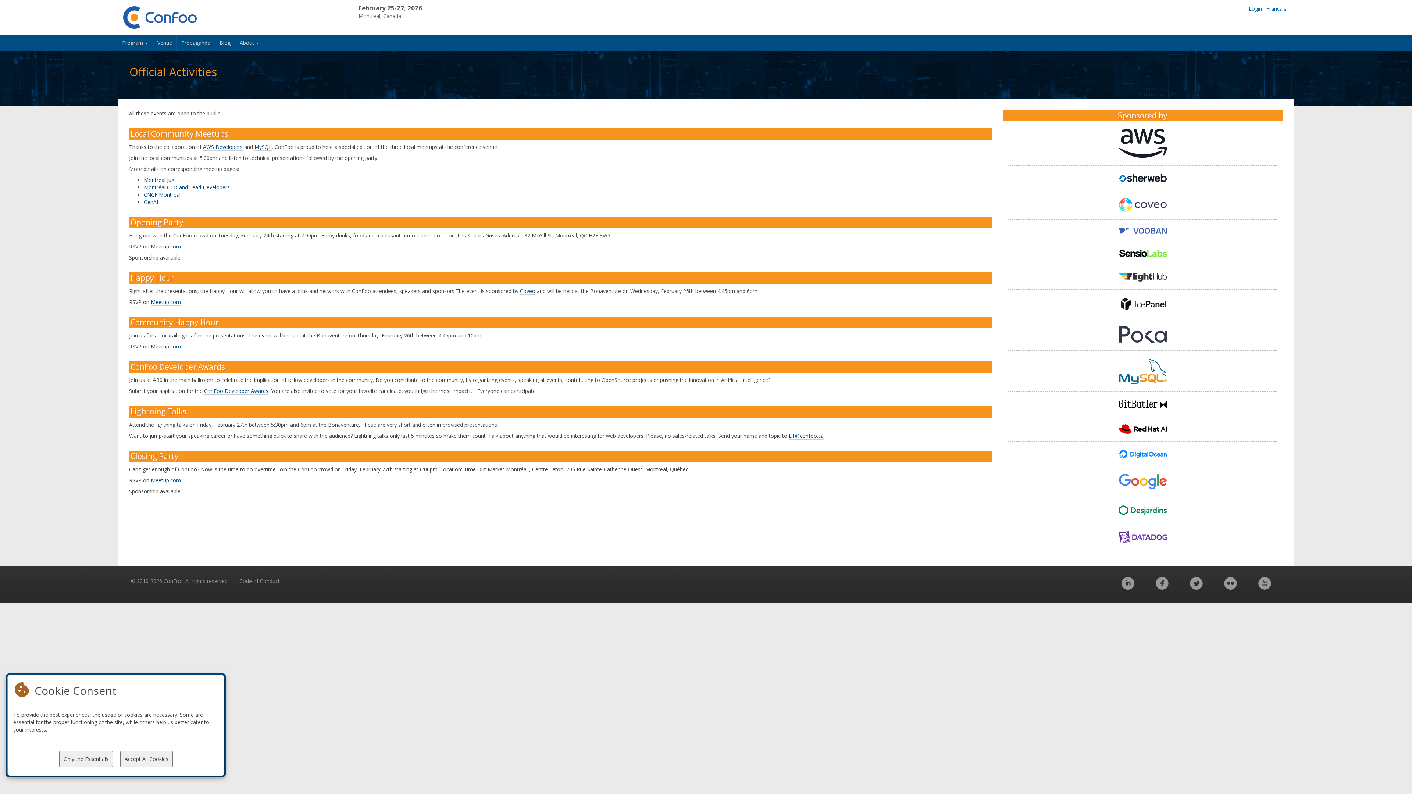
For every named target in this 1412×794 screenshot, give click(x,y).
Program (133, 42)
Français (1276, 8)
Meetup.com (166, 246)
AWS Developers (223, 146)
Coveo (527, 290)
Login (1255, 8)
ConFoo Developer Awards (236, 390)
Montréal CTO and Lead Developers (187, 187)
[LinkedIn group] (1128, 587)
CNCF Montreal (162, 194)
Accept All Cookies (146, 758)
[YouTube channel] (1264, 587)
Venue (164, 42)
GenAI (151, 201)
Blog (225, 42)
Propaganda (195, 42)
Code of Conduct (259, 580)
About (248, 42)
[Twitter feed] (1196, 587)
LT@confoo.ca (806, 435)
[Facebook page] (1162, 587)
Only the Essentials (86, 758)
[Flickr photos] (1230, 587)
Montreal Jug (159, 179)
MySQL (263, 146)
